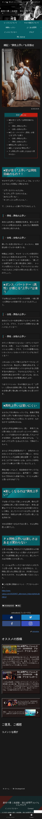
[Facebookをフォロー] (11, 623)
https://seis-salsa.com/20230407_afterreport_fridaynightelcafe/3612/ (21, 594)
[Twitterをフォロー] (30, 617)
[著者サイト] (11, 617)
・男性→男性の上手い (19, 126)
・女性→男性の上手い (19, 138)
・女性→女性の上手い (19, 129)
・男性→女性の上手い (19, 142)
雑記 (19, 605)
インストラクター (11, 808)
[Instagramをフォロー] (30, 623)
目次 (18, 115)
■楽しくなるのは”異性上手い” (19, 148)
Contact (30, 808)
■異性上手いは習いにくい (18, 145)
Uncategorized (9, 605)
